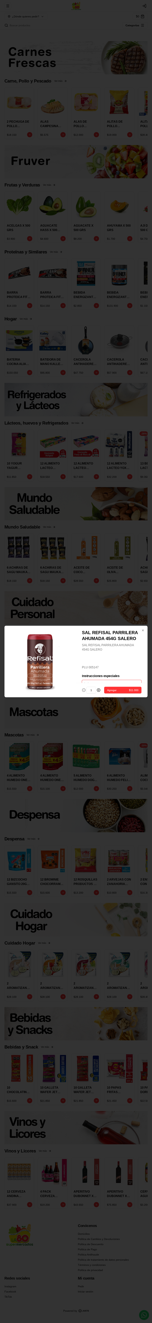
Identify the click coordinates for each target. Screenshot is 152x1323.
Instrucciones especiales (100, 676)
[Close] (142, 630)
